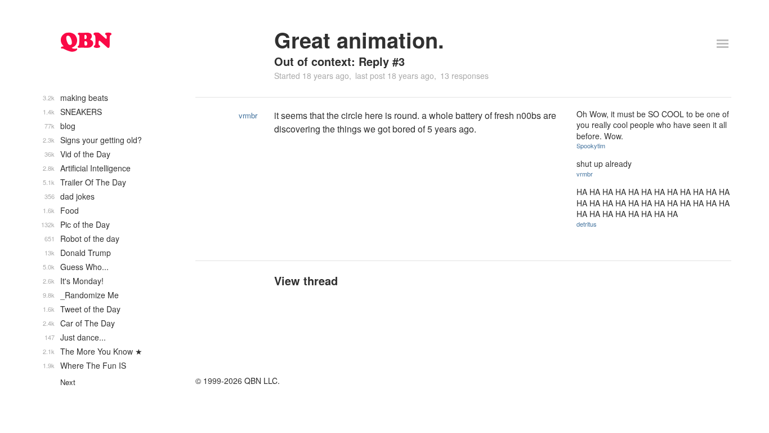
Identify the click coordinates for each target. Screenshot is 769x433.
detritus (586, 223)
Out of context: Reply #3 (339, 61)
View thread (306, 280)
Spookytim (590, 145)
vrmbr (248, 115)
